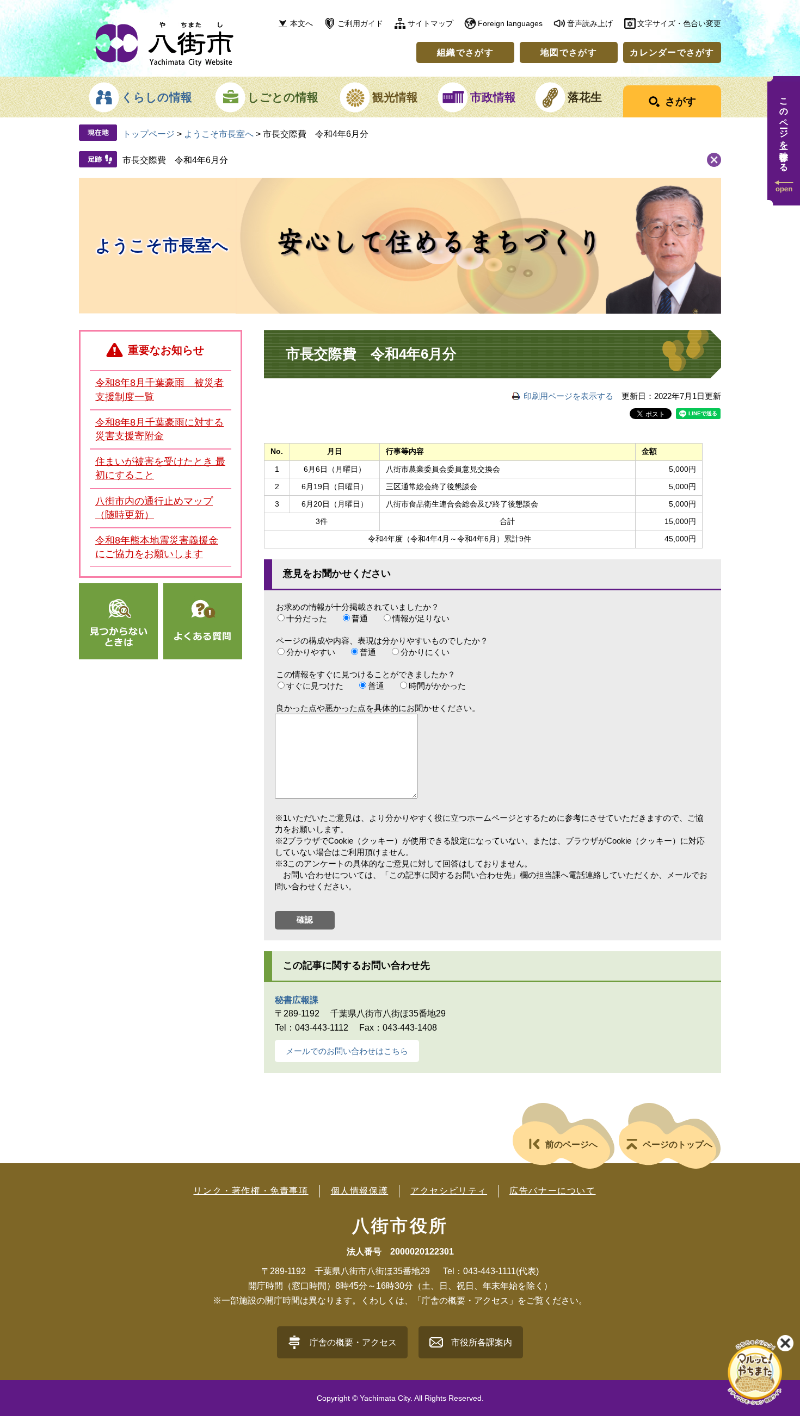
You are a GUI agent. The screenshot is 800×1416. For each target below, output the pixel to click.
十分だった (306, 618)
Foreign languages (510, 23)
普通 (360, 618)
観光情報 (395, 97)
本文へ (301, 23)
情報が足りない (421, 618)
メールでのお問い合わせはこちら (347, 1051)
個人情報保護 (360, 1190)
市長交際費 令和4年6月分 (175, 160)
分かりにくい (425, 652)
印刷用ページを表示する (568, 396)
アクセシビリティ (448, 1190)
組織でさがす (465, 52)
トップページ (148, 134)
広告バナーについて (552, 1190)
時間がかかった (437, 685)
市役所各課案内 (481, 1342)
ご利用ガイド (360, 23)
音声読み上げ (590, 23)
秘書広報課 (296, 1000)
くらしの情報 (156, 97)
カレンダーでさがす (672, 52)
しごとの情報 (283, 97)
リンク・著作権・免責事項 (250, 1190)
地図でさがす (568, 52)
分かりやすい (310, 652)
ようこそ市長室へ (219, 134)
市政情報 (493, 97)
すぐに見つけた (314, 685)
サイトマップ (430, 23)
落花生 (585, 97)
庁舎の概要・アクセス (353, 1342)
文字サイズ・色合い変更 (679, 23)
